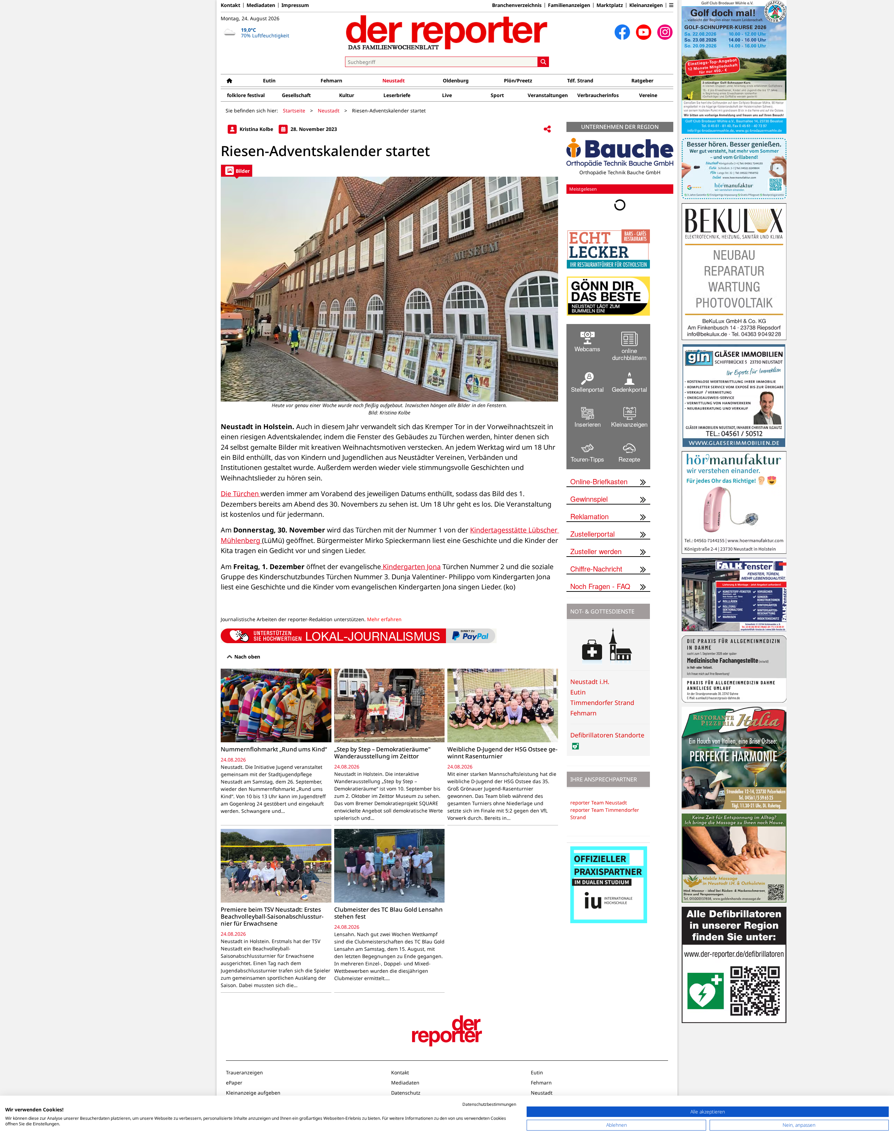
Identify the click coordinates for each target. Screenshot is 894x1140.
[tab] (236, 170)
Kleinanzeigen (646, 5)
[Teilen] (547, 129)
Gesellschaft (296, 95)
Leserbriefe (396, 95)
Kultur (346, 95)
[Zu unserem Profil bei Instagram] (665, 32)
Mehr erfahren (384, 619)
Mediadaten (261, 5)
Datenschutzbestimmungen (489, 1104)
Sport (497, 95)
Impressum (295, 5)
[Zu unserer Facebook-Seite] (622, 32)
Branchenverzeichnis (517, 5)
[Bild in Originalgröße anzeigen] (389, 289)
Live (447, 95)
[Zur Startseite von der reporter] (447, 32)
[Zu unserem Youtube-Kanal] (643, 32)
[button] (671, 5)
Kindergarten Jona (411, 566)
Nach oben (246, 656)
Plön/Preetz (518, 80)
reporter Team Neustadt (598, 802)
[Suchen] (543, 62)
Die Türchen (241, 493)
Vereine (648, 95)
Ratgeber (642, 80)
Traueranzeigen (244, 1072)
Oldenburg (456, 80)
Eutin (269, 80)
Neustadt (393, 80)
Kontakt (230, 5)
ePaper (234, 1082)
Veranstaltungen (548, 95)
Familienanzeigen (569, 5)
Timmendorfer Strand (602, 702)
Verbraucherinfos (598, 95)
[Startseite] (229, 80)
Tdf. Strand (580, 80)
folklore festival (246, 95)
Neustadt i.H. (589, 681)
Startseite (294, 110)
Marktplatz (609, 5)
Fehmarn (331, 80)
